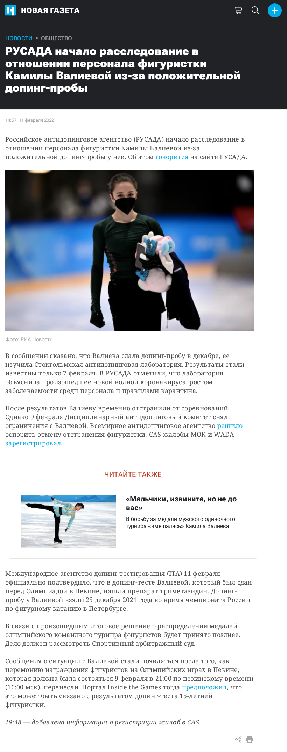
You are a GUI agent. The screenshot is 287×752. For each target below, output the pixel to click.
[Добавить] (275, 10)
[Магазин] (238, 10)
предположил (204, 687)
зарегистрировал (33, 443)
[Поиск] (255, 10)
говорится (171, 156)
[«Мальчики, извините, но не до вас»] (133, 509)
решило (230, 425)
